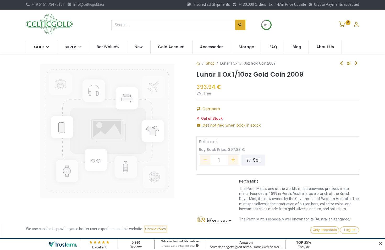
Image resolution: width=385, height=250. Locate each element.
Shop (210, 63)
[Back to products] (349, 63)
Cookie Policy (155, 229)
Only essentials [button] (325, 230)
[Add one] (233, 160)
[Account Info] (356, 25)
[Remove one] (205, 160)
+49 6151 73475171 (48, 4)
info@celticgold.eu (88, 4)
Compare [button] (211, 108)
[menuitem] (108, 47)
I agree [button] (349, 230)
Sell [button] (256, 160)
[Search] (240, 25)
